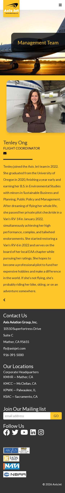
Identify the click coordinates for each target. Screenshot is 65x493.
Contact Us (15, 315)
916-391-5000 (13, 355)
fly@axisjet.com (14, 348)
